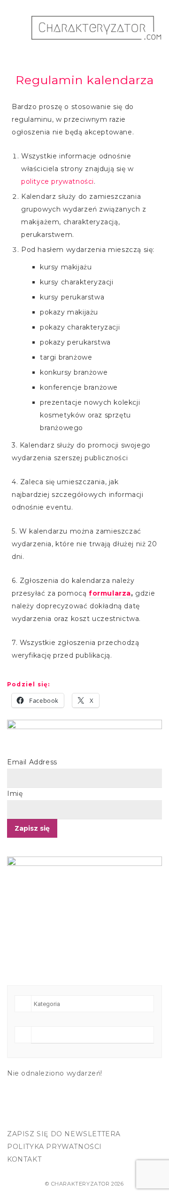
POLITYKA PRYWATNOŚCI (54, 1146)
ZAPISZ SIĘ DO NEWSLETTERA (64, 1134)
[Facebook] (17, 1117)
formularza (110, 593)
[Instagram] (37, 1117)
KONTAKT (24, 1159)
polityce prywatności (57, 181)
